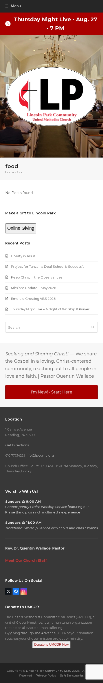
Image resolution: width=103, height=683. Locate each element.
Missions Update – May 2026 (33, 288)
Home (9, 172)
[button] (13, 6)
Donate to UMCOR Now (51, 644)
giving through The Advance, (33, 633)
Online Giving (20, 228)
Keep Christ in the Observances (36, 277)
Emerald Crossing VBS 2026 (33, 299)
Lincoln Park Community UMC (48, 670)
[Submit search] (93, 327)
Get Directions (17, 445)
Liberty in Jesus (23, 256)
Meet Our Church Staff (26, 560)
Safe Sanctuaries (72, 675)
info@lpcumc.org (40, 455)
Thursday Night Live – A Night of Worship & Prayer (50, 309)
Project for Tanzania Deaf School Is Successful (48, 266)
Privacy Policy (46, 675)
